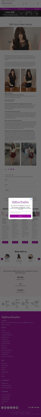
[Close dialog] (31, 199)
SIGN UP (20, 216)
